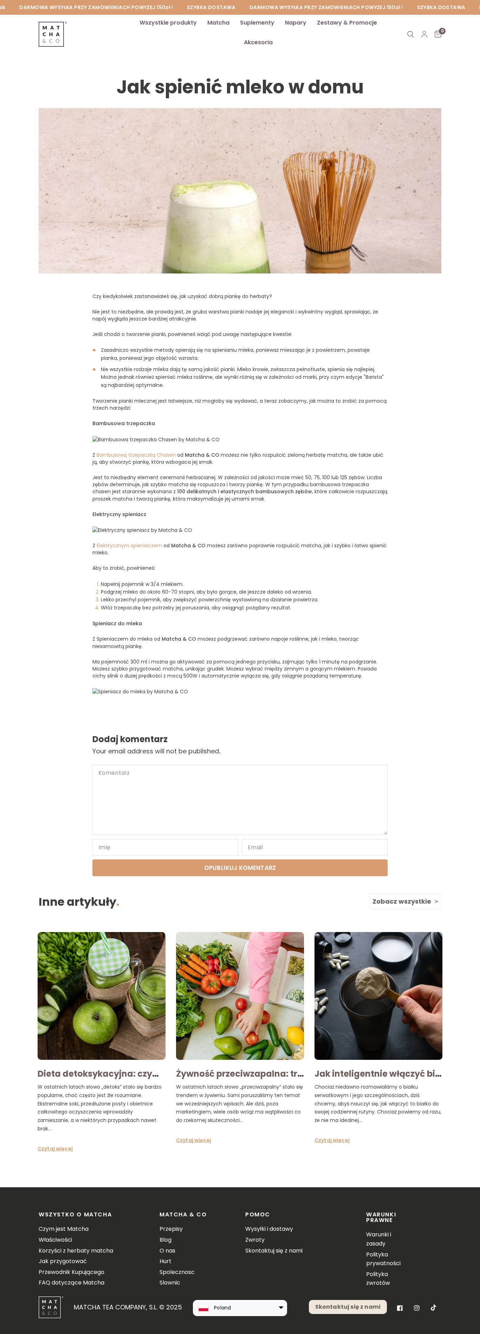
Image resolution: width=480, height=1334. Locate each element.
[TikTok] (433, 1307)
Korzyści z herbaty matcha (76, 1251)
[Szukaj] (410, 34)
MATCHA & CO (183, 1214)
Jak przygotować (63, 1261)
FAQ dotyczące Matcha (71, 1283)
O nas (167, 1251)
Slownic (170, 1283)
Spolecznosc (177, 1272)
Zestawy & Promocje (347, 23)
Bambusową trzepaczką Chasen (136, 454)
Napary (295, 23)
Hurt (165, 1261)
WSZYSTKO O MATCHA (75, 1214)
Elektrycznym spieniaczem (129, 545)
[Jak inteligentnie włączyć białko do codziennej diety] (378, 996)
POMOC (257, 1214)
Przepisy (171, 1229)
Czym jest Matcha (64, 1229)
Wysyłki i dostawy (269, 1229)
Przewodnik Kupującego (71, 1272)
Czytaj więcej (55, 1148)
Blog (165, 1240)
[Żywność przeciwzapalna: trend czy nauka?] (240, 996)
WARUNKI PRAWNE (381, 1217)
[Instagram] (416, 1308)
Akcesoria (258, 42)
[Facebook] (400, 1308)
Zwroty (255, 1240)
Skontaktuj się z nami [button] (348, 1307)
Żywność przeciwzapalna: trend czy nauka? (270, 1073)
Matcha (218, 23)
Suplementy (257, 23)
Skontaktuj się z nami (274, 1251)
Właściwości (55, 1240)
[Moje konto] (424, 34)
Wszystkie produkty (168, 23)
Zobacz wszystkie (401, 901)
